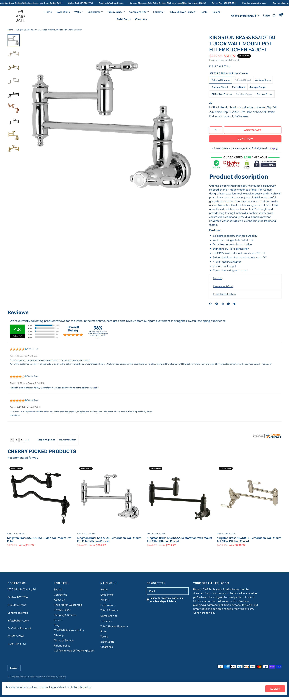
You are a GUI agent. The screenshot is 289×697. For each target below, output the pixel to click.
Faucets (158, 12)
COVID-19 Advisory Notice (69, 630)
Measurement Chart (223, 286)
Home (48, 12)
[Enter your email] (186, 591)
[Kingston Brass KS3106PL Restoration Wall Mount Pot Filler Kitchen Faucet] (249, 497)
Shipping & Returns (65, 615)
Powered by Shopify (56, 676)
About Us (59, 599)
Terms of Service (64, 640)
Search (58, 589)
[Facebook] (211, 304)
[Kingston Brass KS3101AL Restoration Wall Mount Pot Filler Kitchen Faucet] (109, 497)
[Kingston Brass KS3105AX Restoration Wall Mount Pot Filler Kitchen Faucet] (179, 497)
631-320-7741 (16, 636)
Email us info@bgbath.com (91, 3)
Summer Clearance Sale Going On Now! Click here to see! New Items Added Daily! (148, 3)
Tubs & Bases (115, 12)
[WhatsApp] (229, 304)
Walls (77, 12)
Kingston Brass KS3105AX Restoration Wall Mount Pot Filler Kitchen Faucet (179, 539)
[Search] (274, 15)
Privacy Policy (62, 610)
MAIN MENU (108, 583)
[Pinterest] (223, 304)
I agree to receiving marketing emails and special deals (166, 599)
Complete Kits (137, 12)
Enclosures (93, 12)
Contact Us (60, 594)
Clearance (141, 19)
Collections (63, 12)
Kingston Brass (16, 533)
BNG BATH (61, 583)
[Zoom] (194, 41)
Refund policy (62, 645)
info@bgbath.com (18, 620)
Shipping (213, 60)
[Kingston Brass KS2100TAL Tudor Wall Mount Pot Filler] (39, 497)
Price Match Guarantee (68, 604)
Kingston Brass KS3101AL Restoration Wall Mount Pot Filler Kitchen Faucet (109, 539)
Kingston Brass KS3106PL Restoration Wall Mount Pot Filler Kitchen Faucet (249, 539)
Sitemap (59, 635)
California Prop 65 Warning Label (74, 650)
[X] (217, 304)
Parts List (217, 278)
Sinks (205, 12)
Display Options (46, 439)
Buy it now (245, 138)
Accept (275, 688)
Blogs (57, 625)
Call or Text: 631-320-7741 (61, 3)
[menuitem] (48, 12)
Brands (58, 620)
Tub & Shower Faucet (182, 12)
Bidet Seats (124, 19)
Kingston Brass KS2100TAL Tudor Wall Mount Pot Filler (39, 539)
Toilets (216, 12)
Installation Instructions (224, 294)
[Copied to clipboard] (235, 304)
